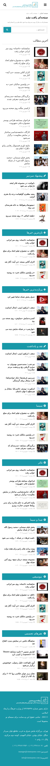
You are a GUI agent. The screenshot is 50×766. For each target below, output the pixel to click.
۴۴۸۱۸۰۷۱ (38, 746)
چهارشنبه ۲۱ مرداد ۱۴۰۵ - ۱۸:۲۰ (24, 324)
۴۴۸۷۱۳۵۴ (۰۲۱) (20, 746)
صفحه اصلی (44, 13)
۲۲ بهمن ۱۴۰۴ (29, 356)
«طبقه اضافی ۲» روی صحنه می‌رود (20, 216)
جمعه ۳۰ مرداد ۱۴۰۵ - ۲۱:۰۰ (25, 189)
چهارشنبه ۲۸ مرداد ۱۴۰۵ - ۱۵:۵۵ (24, 335)
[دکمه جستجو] (7, 30)
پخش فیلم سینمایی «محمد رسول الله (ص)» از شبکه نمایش (18, 161)
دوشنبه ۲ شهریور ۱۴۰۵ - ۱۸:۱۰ (24, 246)
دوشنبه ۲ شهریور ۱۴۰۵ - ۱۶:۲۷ (24, 265)
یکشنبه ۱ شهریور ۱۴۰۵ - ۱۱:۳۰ (24, 565)
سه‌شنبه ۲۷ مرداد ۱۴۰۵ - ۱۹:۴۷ (24, 219)
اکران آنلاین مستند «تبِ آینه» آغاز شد (20, 262)
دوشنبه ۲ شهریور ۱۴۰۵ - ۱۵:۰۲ (24, 451)
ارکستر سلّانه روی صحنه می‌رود (16, 108)
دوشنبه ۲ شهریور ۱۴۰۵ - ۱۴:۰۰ (24, 486)
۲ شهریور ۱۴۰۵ (23, 54)
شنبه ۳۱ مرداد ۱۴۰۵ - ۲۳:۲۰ (25, 668)
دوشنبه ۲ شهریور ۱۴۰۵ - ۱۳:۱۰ (24, 497)
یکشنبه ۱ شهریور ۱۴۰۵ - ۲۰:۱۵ (24, 508)
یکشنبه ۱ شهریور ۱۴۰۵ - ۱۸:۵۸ (24, 646)
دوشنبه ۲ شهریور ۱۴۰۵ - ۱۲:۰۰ (24, 533)
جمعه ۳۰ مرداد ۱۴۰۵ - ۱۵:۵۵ (25, 679)
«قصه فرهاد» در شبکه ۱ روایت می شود (18, 538)
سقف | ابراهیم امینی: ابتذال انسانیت (20, 308)
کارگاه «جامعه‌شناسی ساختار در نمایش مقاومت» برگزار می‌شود (17, 135)
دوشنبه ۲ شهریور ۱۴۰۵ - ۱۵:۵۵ (24, 278)
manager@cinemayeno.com (29, 752)
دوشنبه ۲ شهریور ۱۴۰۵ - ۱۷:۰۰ (24, 256)
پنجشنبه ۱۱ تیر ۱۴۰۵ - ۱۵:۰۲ (25, 300)
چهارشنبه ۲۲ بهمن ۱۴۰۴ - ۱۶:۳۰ (24, 310)
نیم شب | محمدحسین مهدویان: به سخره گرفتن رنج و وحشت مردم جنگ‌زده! (21, 367)
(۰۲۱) (31, 746)
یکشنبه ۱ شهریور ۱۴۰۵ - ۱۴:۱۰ (24, 657)
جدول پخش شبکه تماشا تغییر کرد (21, 297)
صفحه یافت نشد (31, 13)
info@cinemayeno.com (31, 758)
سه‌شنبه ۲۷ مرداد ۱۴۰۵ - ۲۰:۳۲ (24, 210)
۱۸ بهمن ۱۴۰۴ (29, 373)
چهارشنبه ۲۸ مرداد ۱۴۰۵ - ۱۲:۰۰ (24, 200)
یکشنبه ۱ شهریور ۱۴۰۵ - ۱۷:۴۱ (24, 541)
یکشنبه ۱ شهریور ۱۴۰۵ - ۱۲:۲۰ (24, 554)
